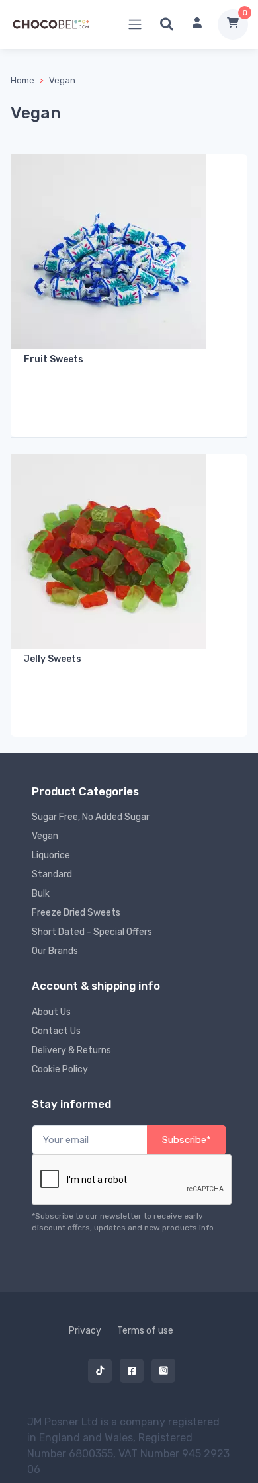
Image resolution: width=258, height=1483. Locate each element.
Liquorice (51, 855)
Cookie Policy (60, 1069)
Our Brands (55, 951)
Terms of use (145, 1330)
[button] (166, 24)
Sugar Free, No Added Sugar (91, 816)
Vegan (62, 80)
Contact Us (56, 1031)
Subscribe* (186, 1140)
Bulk (41, 893)
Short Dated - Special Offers (92, 932)
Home (22, 80)
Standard (52, 874)
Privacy (85, 1330)
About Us (51, 1012)
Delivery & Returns (71, 1050)
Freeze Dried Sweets (76, 912)
